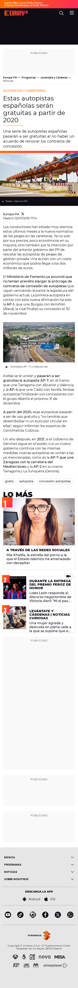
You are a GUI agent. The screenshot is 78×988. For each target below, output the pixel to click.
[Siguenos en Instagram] (33, 917)
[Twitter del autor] (22, 214)
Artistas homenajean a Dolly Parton (26, 5)
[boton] (56, 857)
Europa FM (10, 77)
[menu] (72, 12)
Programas (29, 77)
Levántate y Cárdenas (54, 77)
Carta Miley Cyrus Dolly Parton (23, 2)
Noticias (8, 80)
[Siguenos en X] (58, 917)
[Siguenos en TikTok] (20, 917)
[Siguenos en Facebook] (45, 917)
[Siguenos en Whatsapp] (70, 917)
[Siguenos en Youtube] (8, 917)
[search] (61, 13)
